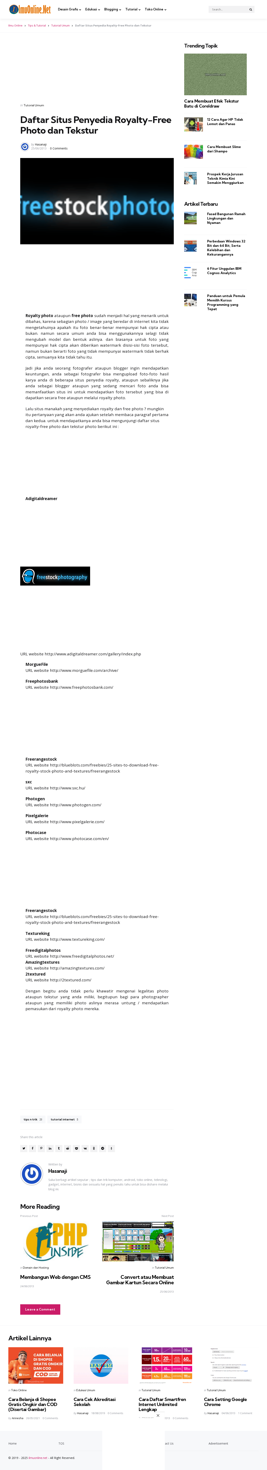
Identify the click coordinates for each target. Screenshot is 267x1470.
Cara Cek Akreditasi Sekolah (95, 1401)
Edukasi (91, 9)
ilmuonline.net (38, 1458)
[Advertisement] (97, 68)
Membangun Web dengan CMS (55, 1277)
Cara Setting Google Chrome (225, 1401)
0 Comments (59, 148)
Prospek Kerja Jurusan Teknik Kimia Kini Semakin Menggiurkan (225, 178)
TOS (61, 1443)
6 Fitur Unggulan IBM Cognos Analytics (224, 270)
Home (12, 1443)
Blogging (111, 9)
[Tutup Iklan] (160, 1415)
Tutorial (131, 9)
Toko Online (154, 9)
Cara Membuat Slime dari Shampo (224, 149)
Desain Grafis (68, 9)
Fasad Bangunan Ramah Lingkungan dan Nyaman (226, 218)
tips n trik (33, 1119)
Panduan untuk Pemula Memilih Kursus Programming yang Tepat (226, 302)
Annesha (17, 1418)
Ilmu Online (15, 25)
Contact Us (166, 1443)
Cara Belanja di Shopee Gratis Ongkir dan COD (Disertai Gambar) (32, 1404)
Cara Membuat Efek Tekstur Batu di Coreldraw (211, 104)
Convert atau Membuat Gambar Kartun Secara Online (140, 1280)
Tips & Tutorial (37, 25)
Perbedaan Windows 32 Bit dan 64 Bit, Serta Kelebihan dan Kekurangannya (226, 247)
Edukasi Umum (85, 1390)
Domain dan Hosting (36, 1267)
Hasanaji (41, 144)
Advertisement (218, 1443)
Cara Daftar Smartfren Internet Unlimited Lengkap (162, 1404)
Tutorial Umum (60, 25)
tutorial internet (64, 1119)
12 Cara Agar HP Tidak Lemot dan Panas (225, 121)
